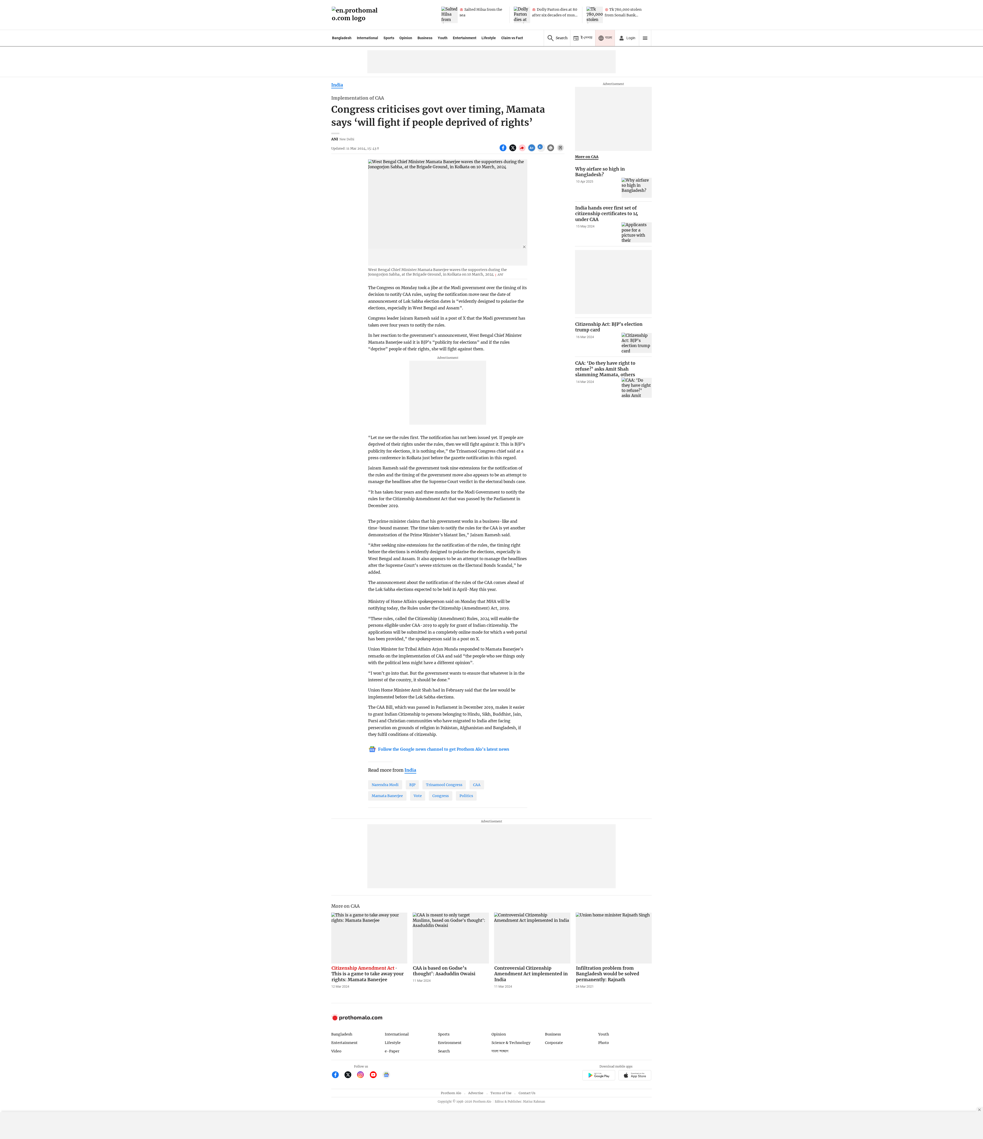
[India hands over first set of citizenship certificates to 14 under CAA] (637, 232)
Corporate (554, 1042)
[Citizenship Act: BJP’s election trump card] (637, 343)
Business (425, 38)
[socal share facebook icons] (503, 150)
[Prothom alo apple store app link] (635, 1076)
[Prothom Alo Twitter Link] (350, 1075)
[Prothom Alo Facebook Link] (337, 1075)
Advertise (475, 1093)
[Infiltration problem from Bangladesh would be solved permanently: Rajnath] (614, 938)
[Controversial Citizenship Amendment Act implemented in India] (532, 938)
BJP (412, 784)
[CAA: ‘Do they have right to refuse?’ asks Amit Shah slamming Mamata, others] (637, 388)
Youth (442, 38)
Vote (418, 795)
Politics (466, 795)
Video (336, 1051)
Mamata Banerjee (387, 795)
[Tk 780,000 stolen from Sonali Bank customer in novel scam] (594, 15)
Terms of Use (500, 1093)
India (337, 85)
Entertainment (464, 38)
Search (444, 1051)
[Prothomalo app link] (598, 1076)
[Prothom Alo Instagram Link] (362, 1075)
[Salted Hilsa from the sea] (449, 15)
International (367, 38)
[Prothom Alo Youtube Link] (375, 1075)
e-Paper (392, 1051)
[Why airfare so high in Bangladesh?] (637, 188)
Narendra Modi (385, 784)
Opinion (405, 38)
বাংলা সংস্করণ (500, 1051)
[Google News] (386, 1075)
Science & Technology (511, 1042)
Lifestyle (489, 38)
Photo (603, 1042)
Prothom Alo (451, 1093)
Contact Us (527, 1093)
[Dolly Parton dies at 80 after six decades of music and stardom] (522, 15)
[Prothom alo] (356, 15)
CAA (476, 784)
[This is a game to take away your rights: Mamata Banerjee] (369, 938)
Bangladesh (341, 38)
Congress (440, 795)
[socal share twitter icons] (513, 150)
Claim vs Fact (512, 38)
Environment (450, 1042)
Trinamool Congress (444, 784)
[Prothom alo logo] (356, 1019)
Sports (388, 38)
